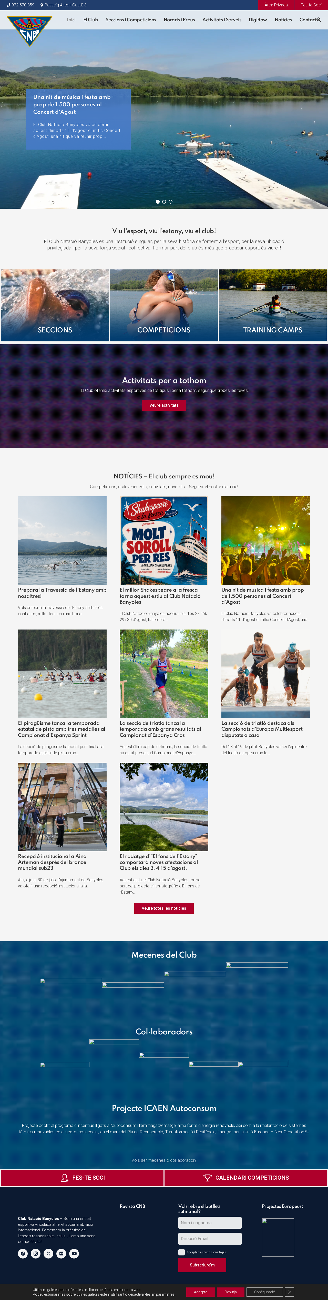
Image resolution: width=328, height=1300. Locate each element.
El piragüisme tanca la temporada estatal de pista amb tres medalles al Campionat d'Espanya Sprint (76, 108)
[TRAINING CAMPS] (273, 305)
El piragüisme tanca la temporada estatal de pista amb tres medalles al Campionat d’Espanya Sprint (61, 729)
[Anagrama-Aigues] (71, 990)
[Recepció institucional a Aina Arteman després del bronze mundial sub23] (62, 765)
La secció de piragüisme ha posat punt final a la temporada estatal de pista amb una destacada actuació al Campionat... (77, 130)
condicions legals (215, 1252)
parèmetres (165, 1294)
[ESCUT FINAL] (30, 19)
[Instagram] (35, 1254)
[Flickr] (61, 1254)
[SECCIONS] (55, 305)
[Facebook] (23, 1254)
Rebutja (231, 1292)
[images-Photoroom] (257, 990)
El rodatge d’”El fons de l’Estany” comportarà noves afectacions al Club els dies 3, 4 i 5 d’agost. (159, 862)
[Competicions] (164, 305)
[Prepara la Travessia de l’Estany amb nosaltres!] (62, 499)
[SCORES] (286, 1215)
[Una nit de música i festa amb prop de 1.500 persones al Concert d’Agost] (265, 499)
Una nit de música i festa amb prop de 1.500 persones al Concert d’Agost (262, 596)
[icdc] (286, 1237)
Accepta (200, 1292)
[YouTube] (74, 1254)
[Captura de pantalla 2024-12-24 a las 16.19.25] (139, 1215)
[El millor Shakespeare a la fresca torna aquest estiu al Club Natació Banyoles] (164, 499)
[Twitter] (48, 1254)
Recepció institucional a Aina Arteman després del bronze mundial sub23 (52, 862)
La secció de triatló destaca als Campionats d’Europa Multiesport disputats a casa (262, 729)
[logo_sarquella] (195, 991)
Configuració (264, 1292)
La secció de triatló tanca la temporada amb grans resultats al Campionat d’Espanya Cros (160, 729)
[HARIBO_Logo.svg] (133, 990)
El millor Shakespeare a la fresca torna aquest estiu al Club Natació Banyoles (160, 596)
